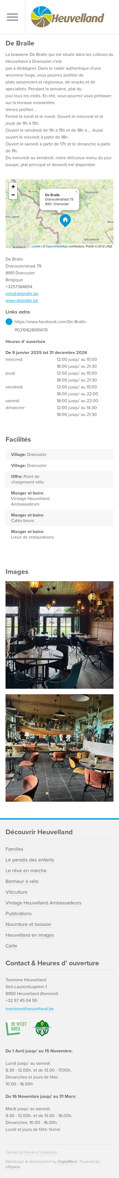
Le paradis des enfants (30, 860)
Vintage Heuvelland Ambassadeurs (43, 903)
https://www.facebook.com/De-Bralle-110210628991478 (50, 322)
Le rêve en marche (26, 871)
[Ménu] (14, 17)
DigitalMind (67, 1161)
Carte (11, 946)
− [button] (13, 194)
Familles (14, 849)
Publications (19, 913)
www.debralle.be (22, 300)
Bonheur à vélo (22, 881)
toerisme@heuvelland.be (30, 1009)
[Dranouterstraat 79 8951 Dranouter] (65, 221)
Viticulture (16, 892)
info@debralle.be (22, 293)
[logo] (70, 17)
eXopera (13, 1167)
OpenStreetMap (56, 246)
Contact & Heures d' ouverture (31, 1152)
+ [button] (13, 186)
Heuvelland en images (30, 935)
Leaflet (36, 246)
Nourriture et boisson (28, 924)
